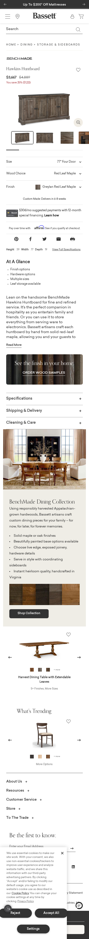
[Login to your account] (72, 16)
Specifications (19, 399)
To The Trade (17, 818)
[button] (5, 3)
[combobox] (44, 29)
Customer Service (21, 799)
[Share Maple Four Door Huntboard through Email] (58, 239)
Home (11, 45)
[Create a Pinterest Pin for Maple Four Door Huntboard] (16, 239)
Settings (33, 929)
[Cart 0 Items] (81, 16)
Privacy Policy (25, 901)
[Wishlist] (78, 70)
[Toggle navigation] (7, 16)
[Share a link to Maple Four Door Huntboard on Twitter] (44, 239)
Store (10, 809)
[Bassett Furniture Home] (44, 15)
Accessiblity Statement (68, 893)
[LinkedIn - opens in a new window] (73, 866)
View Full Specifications (66, 249)
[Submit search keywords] (78, 29)
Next (83, 140)
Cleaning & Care (21, 423)
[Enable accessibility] (8, 908)
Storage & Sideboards (58, 45)
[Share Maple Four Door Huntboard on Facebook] (30, 239)
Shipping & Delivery (24, 411)
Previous (10, 657)
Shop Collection (29, 613)
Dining (26, 45)
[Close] (62, 853)
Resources (15, 790)
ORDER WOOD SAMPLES (44, 372)
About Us (14, 781)
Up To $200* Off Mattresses (44, 4)
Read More (14, 345)
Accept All (51, 913)
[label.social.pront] (72, 239)
